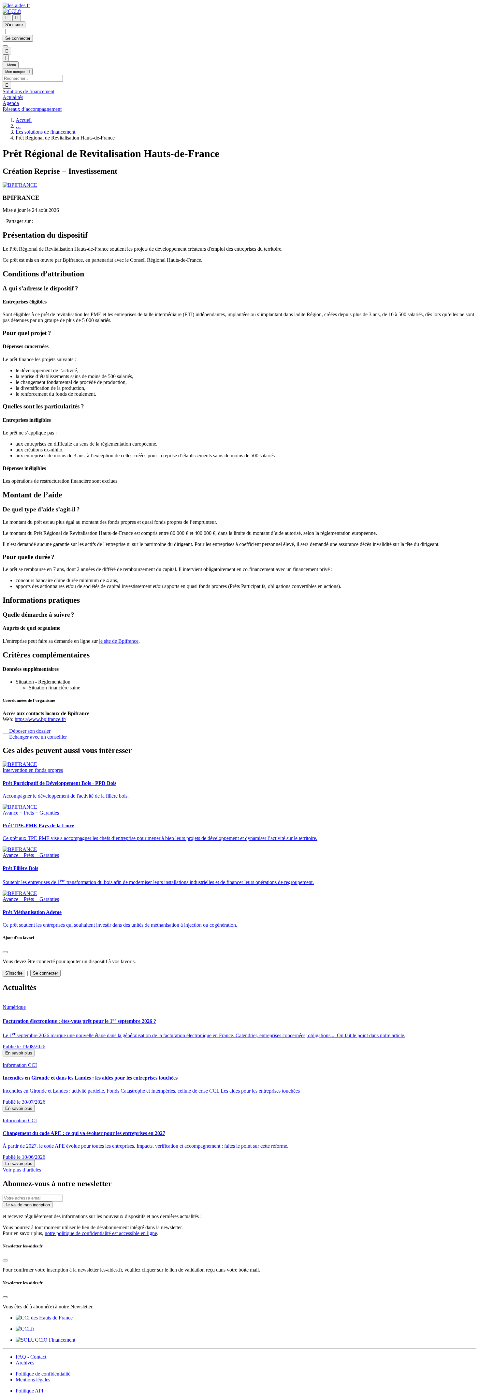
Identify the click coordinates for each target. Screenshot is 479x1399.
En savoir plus (18, 1053)
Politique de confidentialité (43, 1374)
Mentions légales (33, 1379)
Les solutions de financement (45, 132)
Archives (25, 1362)
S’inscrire (14, 24)
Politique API (29, 1390)
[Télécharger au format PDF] (4, 221)
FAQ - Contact (31, 1357)
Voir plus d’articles (22, 1169)
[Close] (5, 952)
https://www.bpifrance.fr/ (40, 719)
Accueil (24, 120)
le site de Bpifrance (118, 641)
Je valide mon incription (27, 1204)
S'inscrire (13, 973)
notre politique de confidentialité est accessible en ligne (101, 1233)
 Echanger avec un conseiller (35, 737)
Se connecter (17, 38)
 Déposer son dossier (27, 731)
